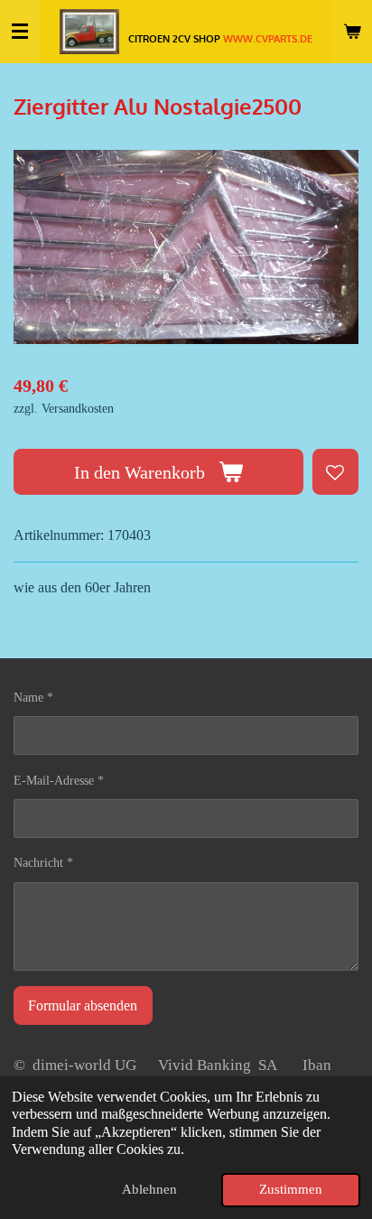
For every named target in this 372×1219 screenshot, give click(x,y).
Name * (33, 697)
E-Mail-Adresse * (59, 780)
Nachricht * (43, 863)
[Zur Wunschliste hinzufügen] (335, 472)
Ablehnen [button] (149, 1189)
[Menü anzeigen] (20, 31)
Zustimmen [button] (290, 1189)
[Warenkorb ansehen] (352, 31)
